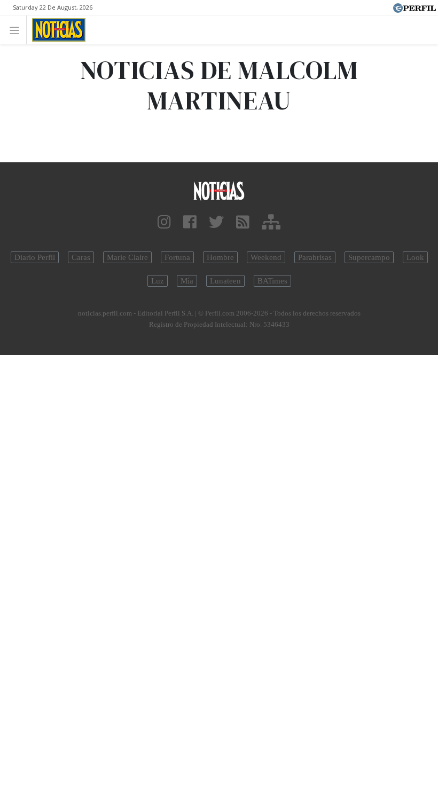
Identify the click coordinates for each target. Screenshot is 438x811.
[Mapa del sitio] (271, 222)
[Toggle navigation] (17, 29)
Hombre (220, 257)
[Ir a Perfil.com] (414, 7)
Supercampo (369, 257)
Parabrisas (315, 257)
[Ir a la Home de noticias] (219, 190)
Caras (81, 257)
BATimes (272, 281)
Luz (157, 281)
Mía (187, 281)
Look (415, 257)
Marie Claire (127, 257)
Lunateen (225, 281)
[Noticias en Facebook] (190, 222)
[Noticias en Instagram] (164, 222)
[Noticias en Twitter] (216, 222)
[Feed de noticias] (242, 222)
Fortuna (177, 257)
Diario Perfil (34, 257)
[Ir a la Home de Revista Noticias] (55, 29)
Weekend (266, 257)
